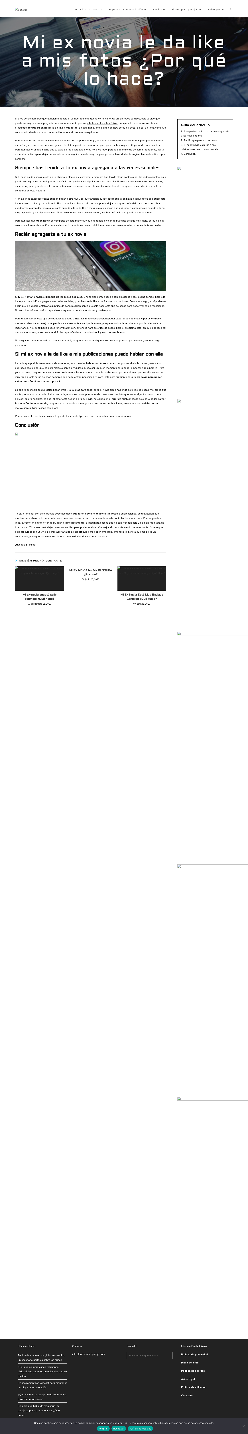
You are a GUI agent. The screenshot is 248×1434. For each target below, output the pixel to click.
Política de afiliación (193, 1387)
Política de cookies (140, 1428)
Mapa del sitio (190, 1362)
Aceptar (103, 1428)
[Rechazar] (243, 1426)
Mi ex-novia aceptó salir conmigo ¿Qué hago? (39, 596)
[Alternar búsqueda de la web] (232, 9)
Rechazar (118, 1428)
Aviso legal (188, 1379)
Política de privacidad (194, 1354)
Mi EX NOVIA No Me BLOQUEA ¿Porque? (90, 572)
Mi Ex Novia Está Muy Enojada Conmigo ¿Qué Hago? (142, 596)
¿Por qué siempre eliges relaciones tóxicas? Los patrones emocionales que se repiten (42, 1371)
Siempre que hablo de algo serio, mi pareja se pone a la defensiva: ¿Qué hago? (39, 1410)
